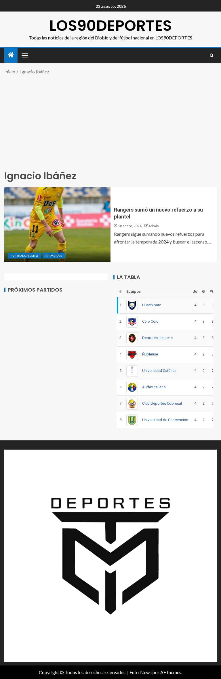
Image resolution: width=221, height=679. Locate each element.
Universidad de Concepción (165, 420)
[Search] (211, 55)
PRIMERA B (53, 255)
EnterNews (140, 672)
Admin (153, 226)
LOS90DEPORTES (110, 25)
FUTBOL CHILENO (24, 255)
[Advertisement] (110, 121)
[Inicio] (11, 55)
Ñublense (150, 354)
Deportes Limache (157, 338)
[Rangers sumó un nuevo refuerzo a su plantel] (57, 224)
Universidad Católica (159, 370)
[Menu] (24, 55)
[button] (24, 55)
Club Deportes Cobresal (162, 403)
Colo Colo (150, 321)
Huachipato (151, 305)
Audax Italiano (154, 387)
